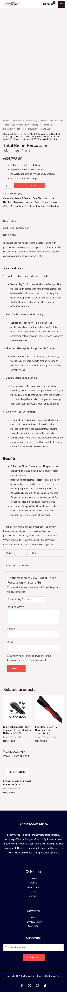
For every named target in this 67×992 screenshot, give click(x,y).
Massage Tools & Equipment (18, 139)
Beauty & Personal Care (41, 120)
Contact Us (33, 896)
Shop (33, 917)
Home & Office (52, 136)
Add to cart (29, 185)
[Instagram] (37, 985)
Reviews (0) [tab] (9, 234)
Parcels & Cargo (33, 922)
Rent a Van (33, 926)
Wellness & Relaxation (46, 139)
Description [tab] (10, 221)
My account (33, 887)
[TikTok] (45, 985)
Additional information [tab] (16, 228)
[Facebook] (21, 985)
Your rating (15, 599)
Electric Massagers (32, 124)
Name (11, 628)
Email (10, 642)
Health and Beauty (20, 120)
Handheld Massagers (13, 202)
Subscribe (33, 957)
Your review (15, 607)
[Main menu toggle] (61, 4)
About (33, 882)
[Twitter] (29, 985)
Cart (33, 891)
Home (6, 120)
